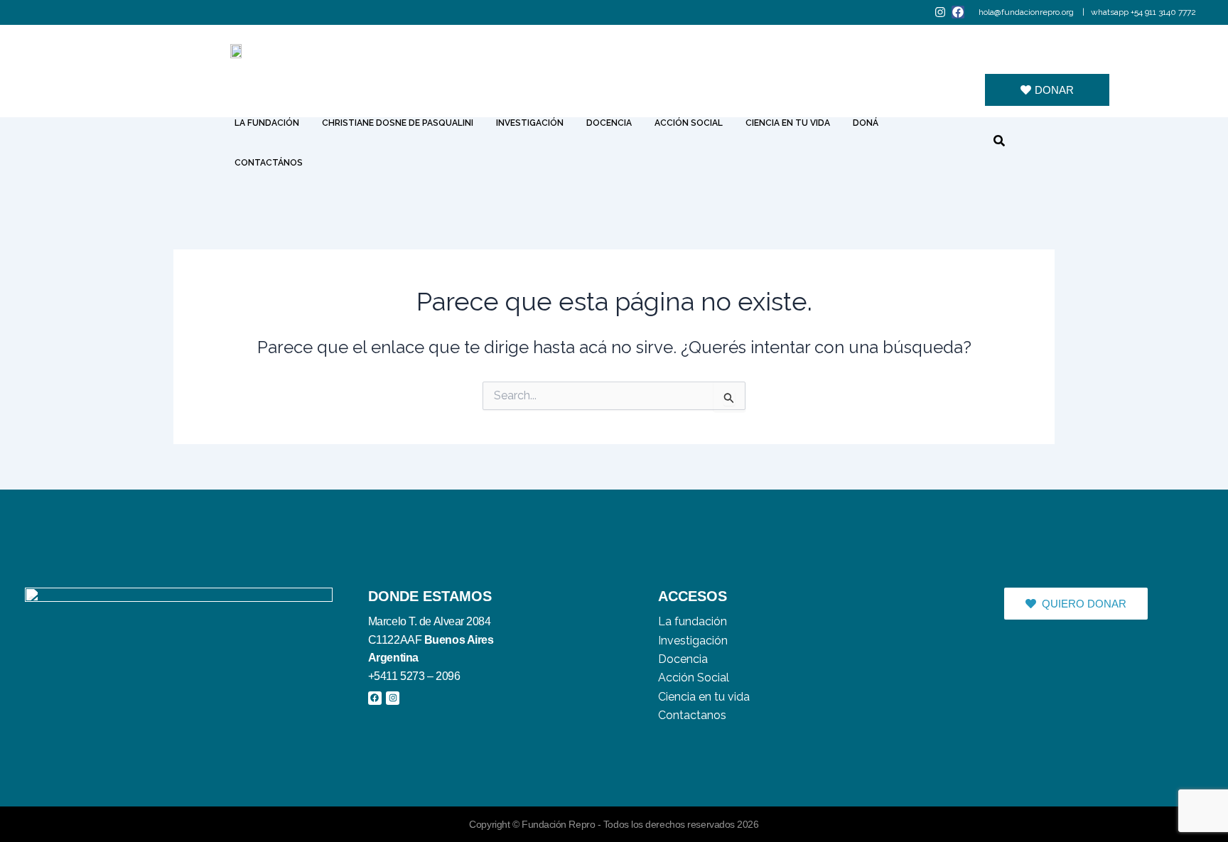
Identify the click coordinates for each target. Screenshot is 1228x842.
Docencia (609, 123)
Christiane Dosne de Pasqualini (397, 123)
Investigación (530, 123)
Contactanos (692, 715)
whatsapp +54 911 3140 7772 (1143, 12)
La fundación (267, 123)
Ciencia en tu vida (787, 123)
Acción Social (689, 123)
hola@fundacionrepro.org (1027, 12)
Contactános (269, 163)
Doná (865, 123)
